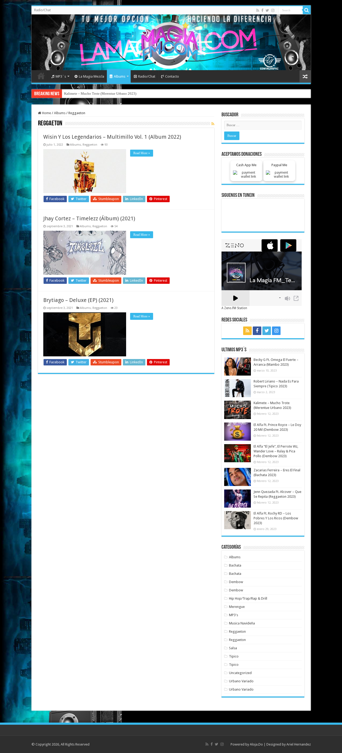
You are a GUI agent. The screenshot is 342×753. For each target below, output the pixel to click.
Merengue (237, 607)
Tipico (234, 656)
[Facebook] (262, 10)
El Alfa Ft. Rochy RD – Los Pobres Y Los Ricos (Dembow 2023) (276, 518)
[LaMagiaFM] (171, 42)
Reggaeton (90, 144)
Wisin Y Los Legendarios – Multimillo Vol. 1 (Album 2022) (112, 137)
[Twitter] (267, 10)
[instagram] (273, 10)
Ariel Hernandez (298, 744)
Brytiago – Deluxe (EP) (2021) (78, 300)
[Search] (307, 10)
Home (41, 75)
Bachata (235, 565)
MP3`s (61, 76)
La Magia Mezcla (91, 76)
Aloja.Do (256, 744)
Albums (119, 76)
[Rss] (258, 10)
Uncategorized (240, 673)
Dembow (236, 582)
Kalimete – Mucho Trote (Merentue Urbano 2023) (100, 93)
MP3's (233, 615)
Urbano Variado (241, 681)
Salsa (233, 648)
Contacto (172, 76)
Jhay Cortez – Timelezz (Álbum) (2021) (89, 218)
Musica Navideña (242, 623)
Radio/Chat (42, 10)
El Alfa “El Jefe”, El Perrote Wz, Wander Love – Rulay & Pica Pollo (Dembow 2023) (276, 451)
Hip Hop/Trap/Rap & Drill (248, 598)
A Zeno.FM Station (234, 308)
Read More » (141, 153)
